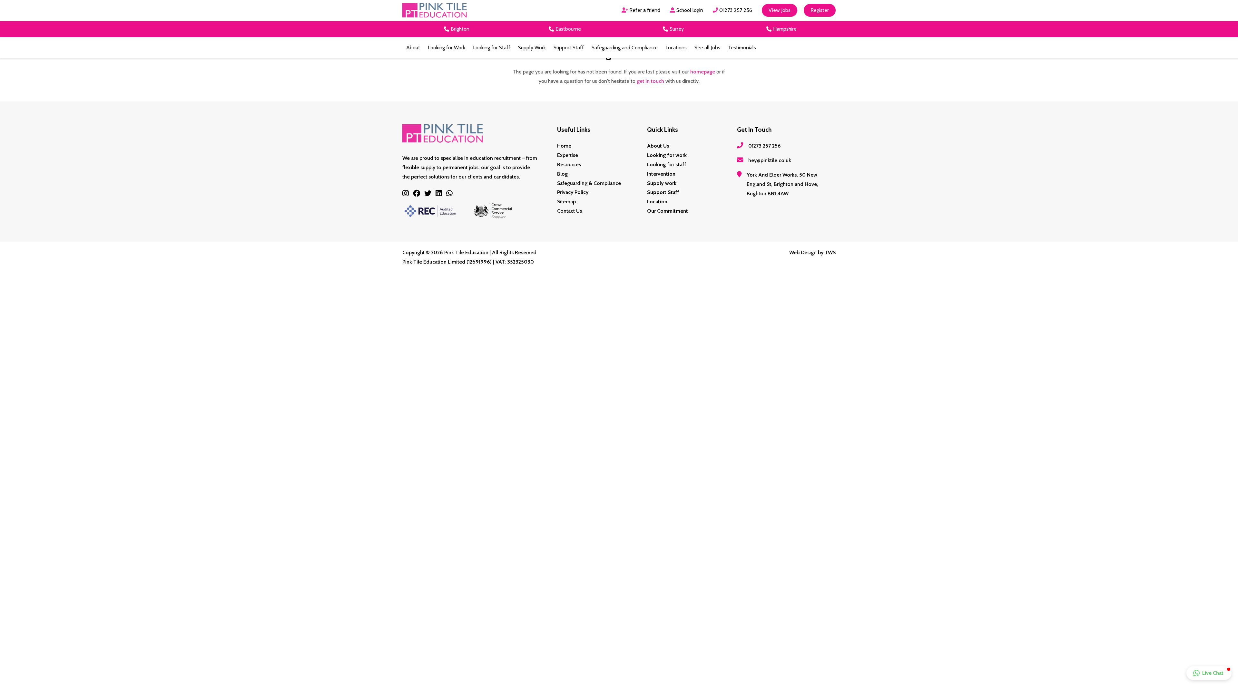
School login (689, 10)
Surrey (677, 29)
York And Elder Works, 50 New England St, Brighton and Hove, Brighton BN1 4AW (782, 184)
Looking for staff (666, 164)
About (413, 47)
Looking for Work (446, 47)
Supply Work (532, 47)
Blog (562, 174)
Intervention (661, 174)
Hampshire (785, 29)
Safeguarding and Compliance (625, 47)
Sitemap (566, 201)
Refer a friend (644, 10)
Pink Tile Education (466, 252)
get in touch (650, 81)
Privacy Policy (572, 192)
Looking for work (667, 155)
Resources (569, 164)
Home (564, 146)
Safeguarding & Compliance (589, 183)
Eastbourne (568, 29)
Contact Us (569, 211)
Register (820, 10)
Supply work (661, 183)
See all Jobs (707, 47)
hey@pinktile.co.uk (769, 160)
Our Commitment (667, 211)
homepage (702, 72)
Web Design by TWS (812, 252)
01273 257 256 (735, 10)
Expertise (567, 155)
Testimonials (742, 47)
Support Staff (569, 47)
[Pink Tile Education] (434, 10)
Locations (676, 47)
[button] (1209, 673)
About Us (658, 146)
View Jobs (780, 10)
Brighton (460, 29)
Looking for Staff (491, 47)
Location (657, 201)
